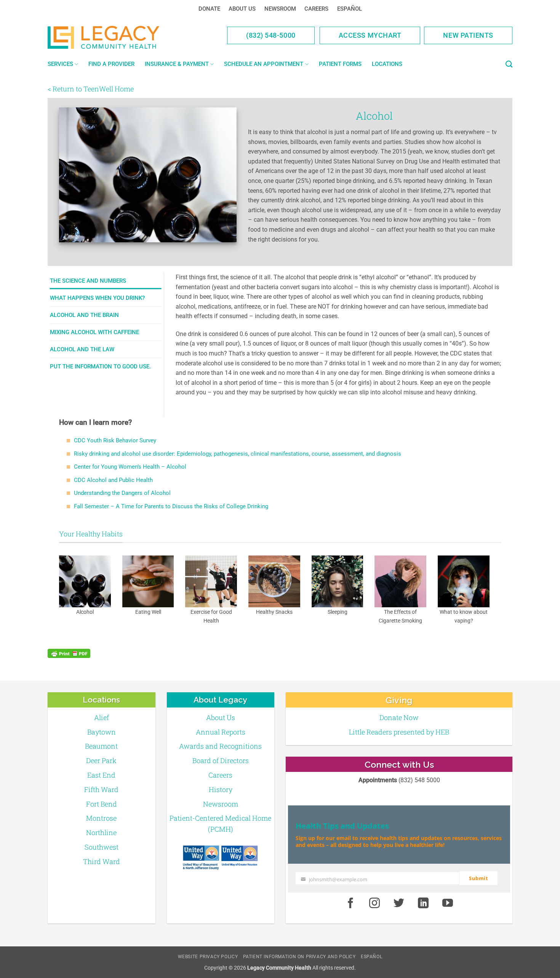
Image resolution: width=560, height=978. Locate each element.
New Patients (468, 35)
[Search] (509, 64)
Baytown (101, 731)
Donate (209, 8)
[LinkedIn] (423, 904)
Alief (101, 717)
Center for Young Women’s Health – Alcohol (130, 466)
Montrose (101, 818)
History (220, 789)
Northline (101, 832)
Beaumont (101, 746)
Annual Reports (220, 731)
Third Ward (101, 861)
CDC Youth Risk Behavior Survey (115, 440)
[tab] (106, 280)
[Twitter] (399, 904)
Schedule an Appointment (263, 64)
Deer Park (101, 760)
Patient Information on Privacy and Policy (299, 956)
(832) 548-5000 (271, 35)
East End (101, 775)
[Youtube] (448, 904)
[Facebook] (350, 904)
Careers (316, 8)
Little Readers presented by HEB (399, 731)
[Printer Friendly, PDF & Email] (69, 653)
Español (349, 8)
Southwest (101, 847)
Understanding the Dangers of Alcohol (122, 493)
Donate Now (399, 717)
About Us (242, 8)
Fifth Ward (101, 789)
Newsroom (280, 8)
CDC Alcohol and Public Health (113, 480)
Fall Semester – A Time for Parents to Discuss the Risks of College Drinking (171, 506)
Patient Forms (340, 64)
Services (60, 64)
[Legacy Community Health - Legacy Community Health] (115, 37)
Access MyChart (370, 35)
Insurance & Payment (177, 64)
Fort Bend (101, 803)
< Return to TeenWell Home (91, 88)
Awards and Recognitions (220, 746)
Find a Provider (111, 64)
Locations (387, 64)
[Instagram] (375, 904)
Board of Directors (220, 760)
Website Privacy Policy (208, 956)
